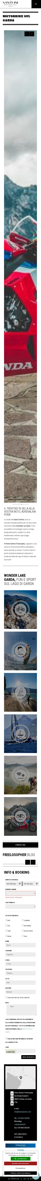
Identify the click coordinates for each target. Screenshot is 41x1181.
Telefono (8, 969)
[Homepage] (10, 4)
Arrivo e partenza (11, 880)
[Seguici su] (12, 1103)
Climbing (27, 920)
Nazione (8, 988)
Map (31, 1179)
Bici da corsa (28, 931)
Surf (9, 931)
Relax (9, 936)
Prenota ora (20, 845)
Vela (25, 936)
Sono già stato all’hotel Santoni (18, 997)
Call (25, 1179)
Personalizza (20, 1168)
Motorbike (27, 926)
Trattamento (10, 902)
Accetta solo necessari (20, 1163)
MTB (9, 920)
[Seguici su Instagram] (12, 1098)
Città (7, 979)
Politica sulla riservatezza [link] (20, 1173)
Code (7, 1047)
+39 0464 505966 (23, 1118)
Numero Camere (10, 889)
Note (7, 1003)
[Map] (20, 1077)
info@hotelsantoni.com (22, 1112)
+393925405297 (20, 1124)
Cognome (8, 950)
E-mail (7, 960)
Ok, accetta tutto (20, 1159)
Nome (7, 941)
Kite (9, 926)
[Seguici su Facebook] (12, 1093)
